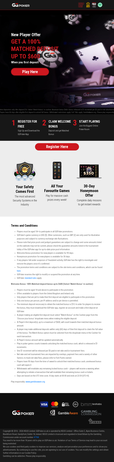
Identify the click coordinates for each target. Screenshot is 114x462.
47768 (36, 437)
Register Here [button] (57, 146)
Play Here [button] (30, 71)
